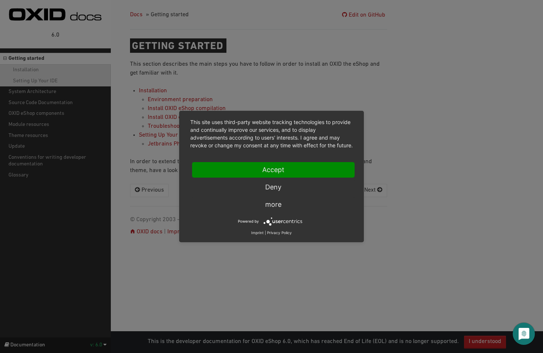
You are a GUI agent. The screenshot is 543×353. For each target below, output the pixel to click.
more (273, 204)
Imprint (257, 232)
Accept (273, 170)
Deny (273, 187)
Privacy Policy (279, 232)
